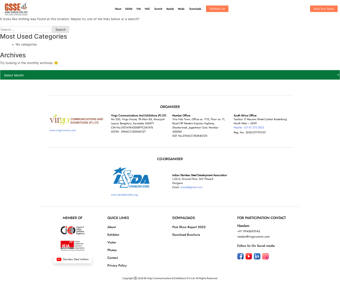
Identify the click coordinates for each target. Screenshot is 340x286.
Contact (112, 257)
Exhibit (128, 9)
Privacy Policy (117, 265)
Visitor (111, 242)
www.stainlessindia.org (124, 195)
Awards (170, 9)
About (118, 9)
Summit (158, 9)
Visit (138, 9)
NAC (147, 9)
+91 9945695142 (248, 231)
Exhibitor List (217, 9)
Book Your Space (324, 9)
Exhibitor (113, 234)
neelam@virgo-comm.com (253, 236)
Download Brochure (186, 234)
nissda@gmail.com (191, 187)
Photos (112, 250)
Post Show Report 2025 (189, 227)
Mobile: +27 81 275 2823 (249, 127)
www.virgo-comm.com (63, 130)
